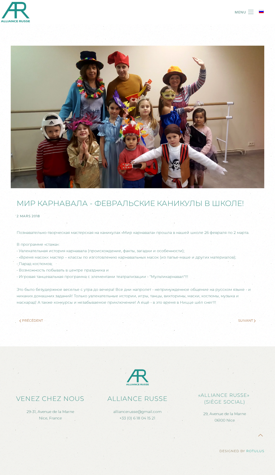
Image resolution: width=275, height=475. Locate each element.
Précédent (32, 320)
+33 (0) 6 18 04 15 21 (137, 418)
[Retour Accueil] (15, 12)
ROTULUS (255, 451)
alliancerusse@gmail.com (137, 411)
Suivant (245, 320)
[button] (244, 12)
